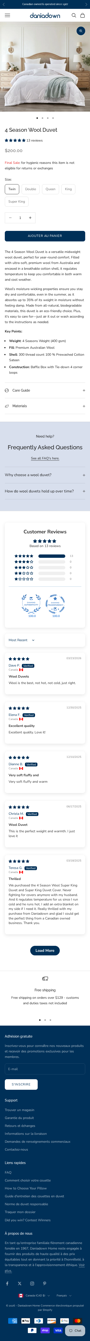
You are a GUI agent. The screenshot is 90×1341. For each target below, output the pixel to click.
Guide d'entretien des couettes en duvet (34, 1196)
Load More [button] (45, 950)
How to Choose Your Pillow (26, 1188)
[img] (19, 659)
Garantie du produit (19, 1118)
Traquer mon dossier (20, 1212)
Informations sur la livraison (26, 1133)
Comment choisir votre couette (28, 1180)
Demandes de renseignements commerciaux (37, 1141)
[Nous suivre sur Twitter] (19, 1283)
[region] (45, 994)
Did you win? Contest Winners (28, 1220)
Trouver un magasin (19, 1110)
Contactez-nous (16, 1149)
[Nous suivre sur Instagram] (32, 1283)
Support (11, 1100)
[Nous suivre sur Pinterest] (44, 1283)
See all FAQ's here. (45, 458)
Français (62, 1295)
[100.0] (31, 604)
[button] (15, 140)
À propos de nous (18, 1233)
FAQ (8, 1172)
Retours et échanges (20, 1126)
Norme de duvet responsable (26, 1204)
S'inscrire (21, 1084)
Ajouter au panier (45, 236)
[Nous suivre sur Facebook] (7, 1283)
